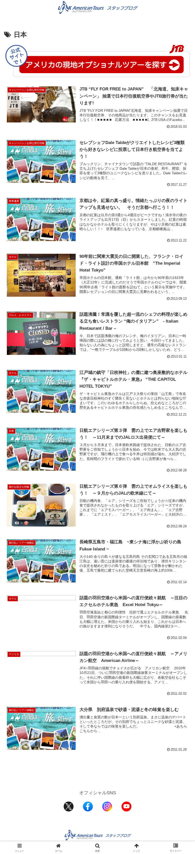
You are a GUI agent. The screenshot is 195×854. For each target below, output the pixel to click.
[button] (180, 717)
